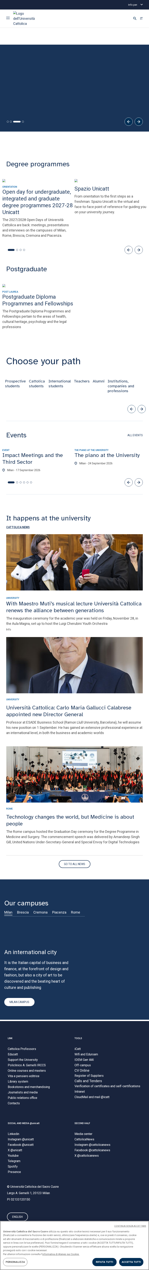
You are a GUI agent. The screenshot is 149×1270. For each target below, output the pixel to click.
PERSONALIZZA (15, 1261)
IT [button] (141, 19)
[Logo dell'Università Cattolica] (27, 18)
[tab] (8, 122)
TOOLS (78, 1038)
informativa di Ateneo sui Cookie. (60, 1254)
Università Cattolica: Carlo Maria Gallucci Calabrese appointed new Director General (68, 711)
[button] (135, 19)
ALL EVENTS (135, 435)
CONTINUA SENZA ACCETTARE (130, 1226)
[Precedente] (129, 122)
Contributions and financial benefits (37, 105)
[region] (74, 1245)
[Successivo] (139, 122)
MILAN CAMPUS (19, 1002)
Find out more (21, 92)
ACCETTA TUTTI (131, 1261)
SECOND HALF (82, 1123)
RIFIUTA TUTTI (104, 1261)
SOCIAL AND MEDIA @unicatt (24, 1123)
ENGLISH (17, 1216)
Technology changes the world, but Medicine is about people (70, 820)
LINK (10, 1038)
